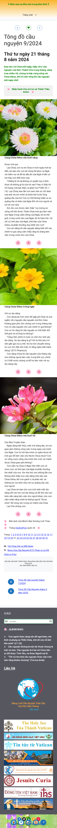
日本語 (7, 613)
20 (11, 538)
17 (51, 534)
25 (27, 538)
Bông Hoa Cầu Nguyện (19, 550)
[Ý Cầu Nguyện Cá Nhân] (36, 822)
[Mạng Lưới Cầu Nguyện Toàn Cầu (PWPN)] (21, 822)
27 (34, 538)
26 (30, 538)
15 (44, 534)
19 (8, 538)
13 (38, 534)
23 (21, 538)
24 (24, 538)
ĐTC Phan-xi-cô (38, 550)
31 (46, 538)
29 (40, 538)
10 (29, 534)
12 (35, 534)
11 (32, 534)
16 (48, 534)
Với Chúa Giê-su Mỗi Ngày (20, 546)
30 (43, 538)
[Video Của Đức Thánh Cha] (28, 822)
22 (18, 538)
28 (37, 538)
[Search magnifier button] (50, 621)
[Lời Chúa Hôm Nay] (14, 822)
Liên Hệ (9, 668)
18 (5, 538)
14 (41, 534)
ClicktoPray (21, 528)
